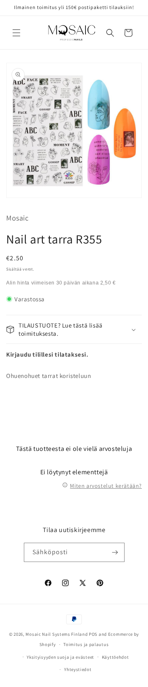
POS (93, 634)
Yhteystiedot (77, 669)
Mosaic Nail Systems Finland (56, 634)
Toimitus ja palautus (86, 644)
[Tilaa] (115, 552)
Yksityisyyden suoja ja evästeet (60, 657)
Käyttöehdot (115, 657)
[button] (16, 33)
